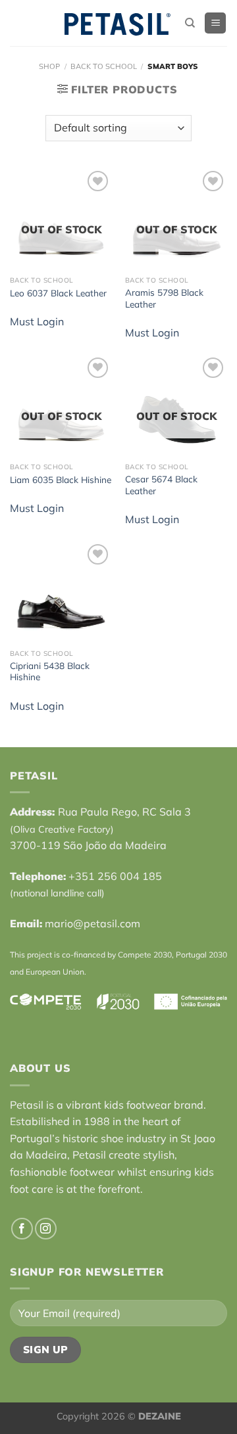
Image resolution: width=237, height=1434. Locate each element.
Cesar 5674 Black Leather (161, 484)
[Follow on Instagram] (46, 1228)
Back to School (103, 66)
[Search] (190, 23)
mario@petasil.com (92, 923)
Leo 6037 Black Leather (58, 292)
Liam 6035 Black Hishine (60, 479)
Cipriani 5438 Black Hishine (50, 671)
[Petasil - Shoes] (117, 23)
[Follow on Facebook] (22, 1228)
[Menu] (215, 23)
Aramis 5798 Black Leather (164, 298)
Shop (49, 66)
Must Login (37, 321)
